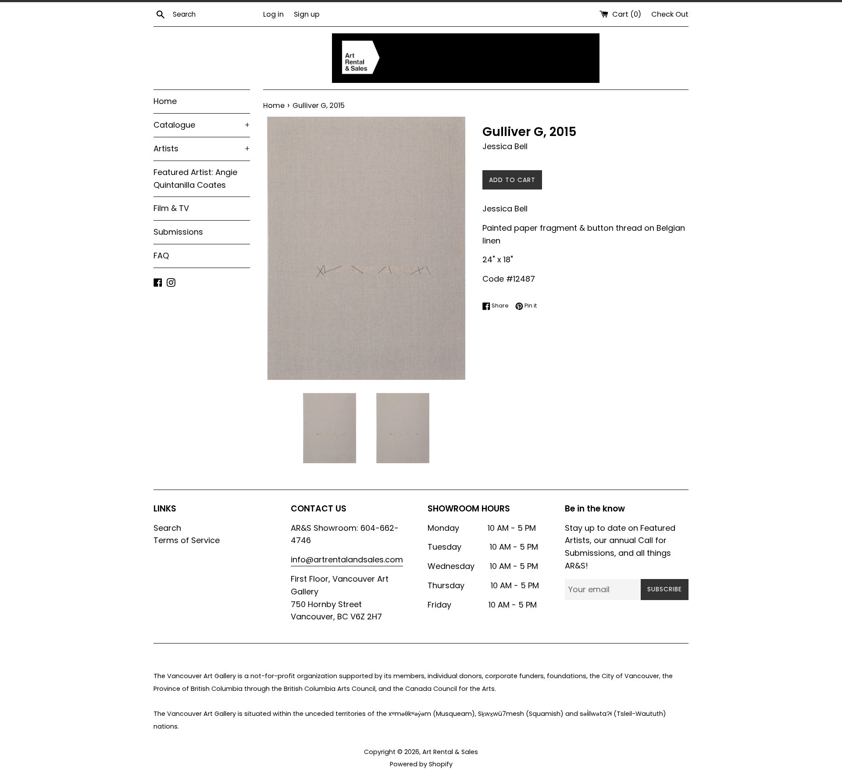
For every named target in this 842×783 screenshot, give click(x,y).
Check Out (670, 14)
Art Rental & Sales (450, 751)
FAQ (161, 255)
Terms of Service (186, 540)
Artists (201, 148)
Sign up (307, 14)
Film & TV (171, 208)
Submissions (178, 231)
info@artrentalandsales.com (347, 559)
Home (165, 101)
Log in (273, 14)
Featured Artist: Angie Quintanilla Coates (195, 178)
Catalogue (201, 124)
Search (167, 527)
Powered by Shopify (421, 764)
